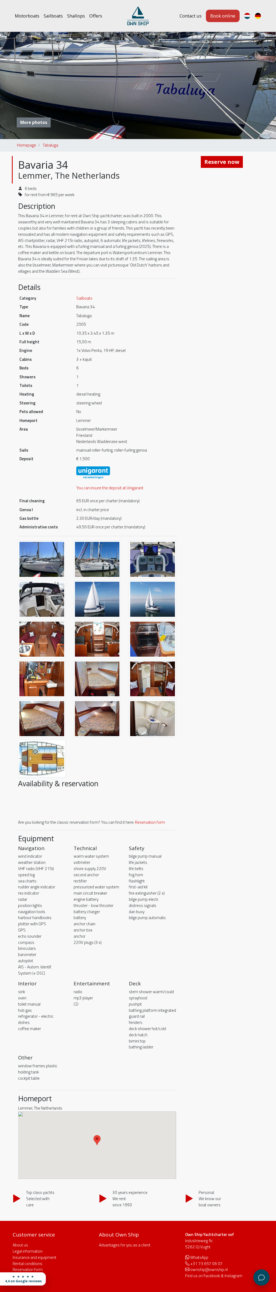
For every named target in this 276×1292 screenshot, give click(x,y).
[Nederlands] (247, 16)
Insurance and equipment (34, 1257)
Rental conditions (27, 1263)
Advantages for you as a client (124, 1245)
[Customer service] (261, 1277)
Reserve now (221, 161)
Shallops (76, 16)
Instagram (233, 1276)
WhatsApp (199, 1257)
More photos (33, 122)
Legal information (28, 1251)
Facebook (211, 1276)
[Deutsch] (258, 16)
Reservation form (150, 822)
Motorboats (27, 16)
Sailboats (53, 16)
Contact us (191, 16)
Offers (95, 16)
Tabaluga (50, 145)
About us (20, 1245)
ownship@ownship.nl (209, 1269)
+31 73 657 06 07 (206, 1263)
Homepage (26, 145)
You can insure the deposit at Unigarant (109, 488)
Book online (222, 16)
